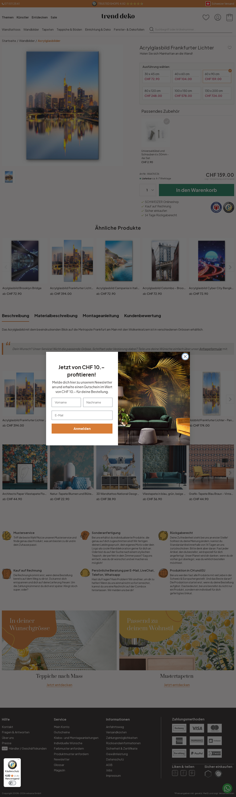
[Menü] (18, 760)
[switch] (12, 783)
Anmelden (82, 428)
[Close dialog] (185, 356)
